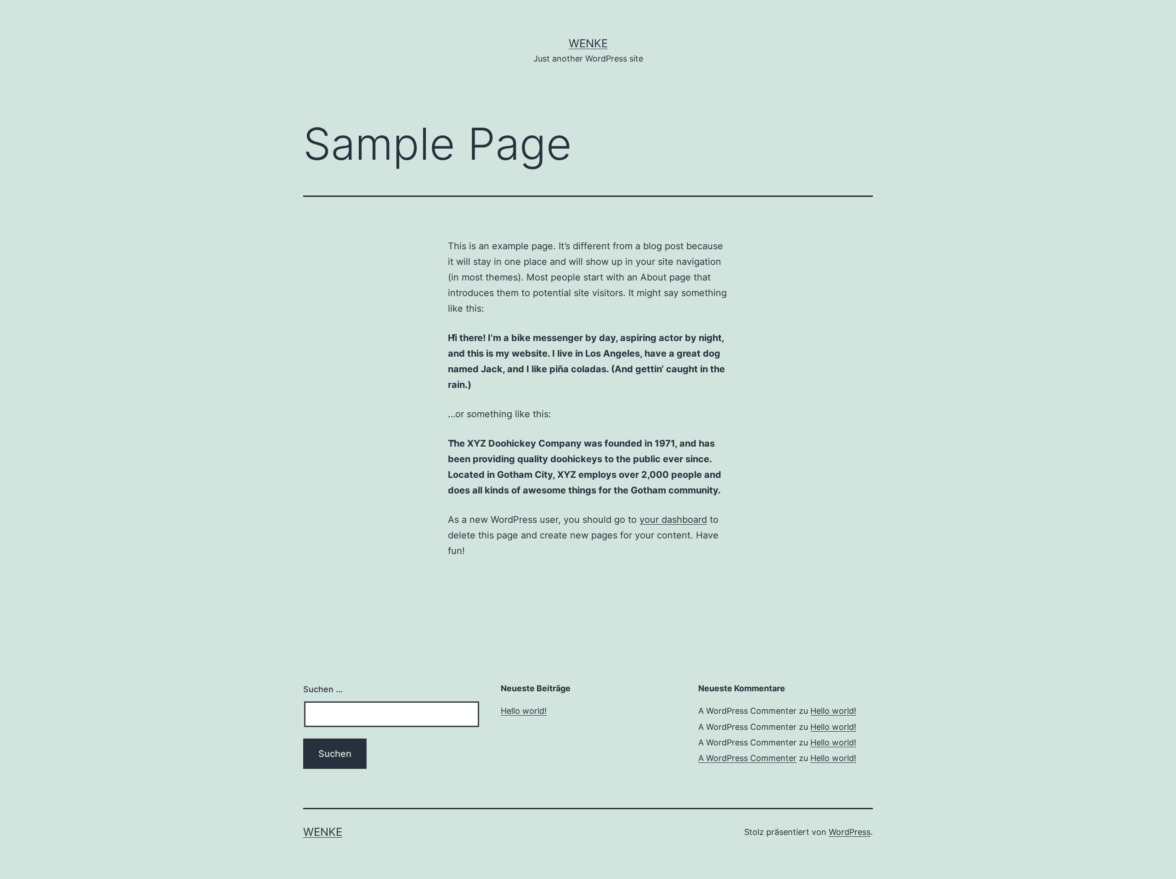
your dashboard (673, 519)
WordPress (850, 832)
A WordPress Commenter (747, 758)
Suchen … (323, 689)
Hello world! (524, 711)
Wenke (588, 43)
